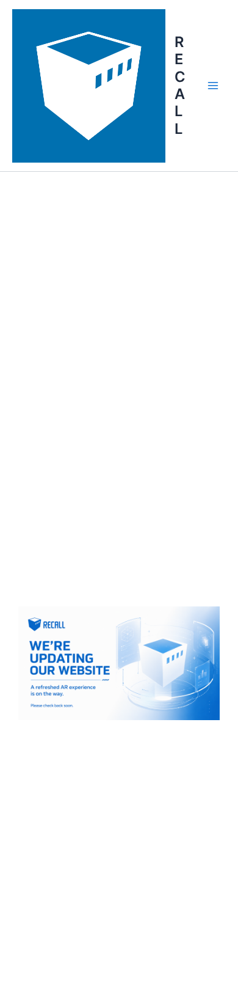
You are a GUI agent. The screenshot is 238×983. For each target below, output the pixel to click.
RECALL (180, 85)
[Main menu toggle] (213, 85)
